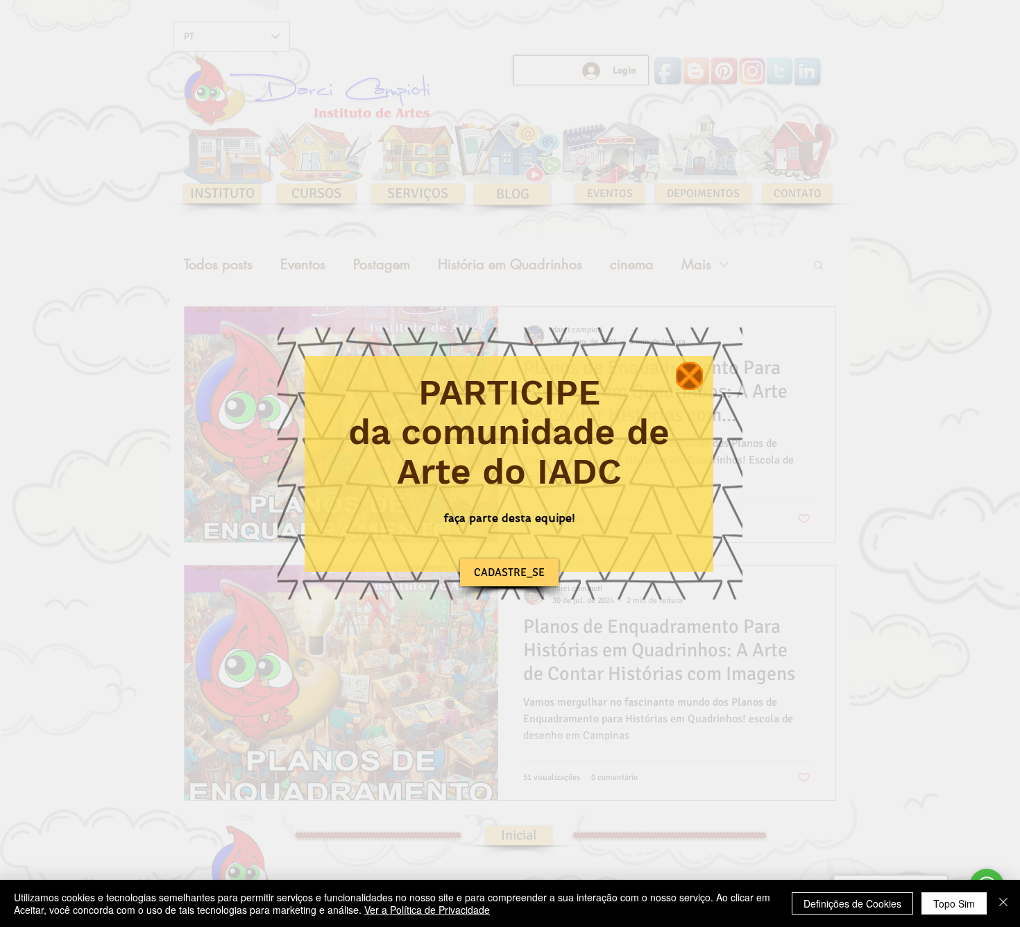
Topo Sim (954, 903)
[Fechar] (1003, 903)
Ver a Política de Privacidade (427, 910)
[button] (689, 376)
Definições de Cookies (852, 903)
